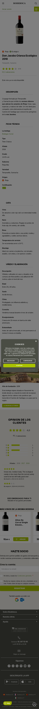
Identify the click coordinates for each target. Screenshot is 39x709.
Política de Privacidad (24, 352)
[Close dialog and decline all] (36, 341)
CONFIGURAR (27, 361)
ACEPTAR (19, 365)
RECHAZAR (11, 361)
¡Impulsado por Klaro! (29, 369)
